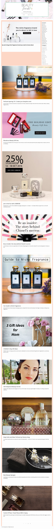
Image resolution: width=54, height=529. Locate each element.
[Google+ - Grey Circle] (29, 13)
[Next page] (30, 523)
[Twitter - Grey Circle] (23, 13)
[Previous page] (24, 523)
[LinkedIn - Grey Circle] (28, 13)
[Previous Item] (3, 32)
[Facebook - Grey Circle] (22, 13)
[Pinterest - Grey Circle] (25, 13)
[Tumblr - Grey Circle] (30, 13)
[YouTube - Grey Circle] (32, 13)
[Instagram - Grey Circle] (26, 13)
